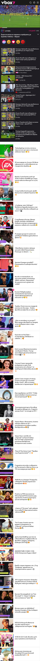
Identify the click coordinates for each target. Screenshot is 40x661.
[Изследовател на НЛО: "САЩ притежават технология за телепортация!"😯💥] (6, 396)
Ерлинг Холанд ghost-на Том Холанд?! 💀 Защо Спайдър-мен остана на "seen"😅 (25, 596)
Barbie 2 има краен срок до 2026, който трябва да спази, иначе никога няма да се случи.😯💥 (26, 179)
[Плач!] (18, 42)
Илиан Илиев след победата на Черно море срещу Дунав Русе (26, 58)
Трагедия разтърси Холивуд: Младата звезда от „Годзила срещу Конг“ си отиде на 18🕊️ (26, 409)
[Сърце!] (13, 42)
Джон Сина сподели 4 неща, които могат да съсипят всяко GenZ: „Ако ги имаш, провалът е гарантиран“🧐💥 (26, 381)
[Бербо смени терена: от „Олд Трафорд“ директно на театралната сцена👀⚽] (6, 568)
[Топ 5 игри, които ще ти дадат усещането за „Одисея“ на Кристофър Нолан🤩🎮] (6, 525)
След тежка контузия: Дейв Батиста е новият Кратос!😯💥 (26, 193)
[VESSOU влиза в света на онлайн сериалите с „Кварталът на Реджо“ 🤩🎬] (6, 625)
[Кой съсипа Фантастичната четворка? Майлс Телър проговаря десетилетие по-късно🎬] (6, 352)
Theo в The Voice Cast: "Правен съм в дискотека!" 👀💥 (26, 452)
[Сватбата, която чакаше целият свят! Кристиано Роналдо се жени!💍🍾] (6, 251)
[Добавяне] (36, 13)
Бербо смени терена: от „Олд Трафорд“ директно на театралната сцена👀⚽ (26, 567)
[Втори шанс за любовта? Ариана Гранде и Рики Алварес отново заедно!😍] (6, 611)
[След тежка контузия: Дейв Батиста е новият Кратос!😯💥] (6, 194)
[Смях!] (9, 42)
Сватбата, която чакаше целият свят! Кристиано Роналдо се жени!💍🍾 (25, 250)
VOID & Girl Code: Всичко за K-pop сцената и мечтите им (26, 638)
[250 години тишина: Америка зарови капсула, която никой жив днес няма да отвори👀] (6, 582)
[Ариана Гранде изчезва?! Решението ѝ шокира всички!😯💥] (6, 265)
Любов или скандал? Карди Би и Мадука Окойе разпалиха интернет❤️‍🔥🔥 (26, 481)
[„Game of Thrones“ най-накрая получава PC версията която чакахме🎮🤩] (6, 511)
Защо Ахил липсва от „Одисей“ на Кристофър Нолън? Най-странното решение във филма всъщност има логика (24, 439)
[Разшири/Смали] (32, 25)
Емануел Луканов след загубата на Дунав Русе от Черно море (27, 49)
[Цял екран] (36, 25)
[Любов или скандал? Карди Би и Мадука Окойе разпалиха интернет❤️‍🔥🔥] (6, 482)
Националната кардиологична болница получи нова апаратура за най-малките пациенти (27, 68)
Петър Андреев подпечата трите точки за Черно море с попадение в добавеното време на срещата (26, 133)
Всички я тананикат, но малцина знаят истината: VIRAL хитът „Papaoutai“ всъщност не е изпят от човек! (25, 280)
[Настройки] (36, 9)
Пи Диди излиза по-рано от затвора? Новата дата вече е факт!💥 (26, 235)
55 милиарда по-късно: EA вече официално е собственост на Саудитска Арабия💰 (26, 164)
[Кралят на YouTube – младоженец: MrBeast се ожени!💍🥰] (6, 338)
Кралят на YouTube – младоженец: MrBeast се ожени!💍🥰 (24, 336)
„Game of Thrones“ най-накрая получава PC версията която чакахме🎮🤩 (26, 510)
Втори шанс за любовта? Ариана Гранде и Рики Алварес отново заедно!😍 (26, 610)
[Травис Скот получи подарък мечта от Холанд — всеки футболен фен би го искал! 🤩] (6, 309)
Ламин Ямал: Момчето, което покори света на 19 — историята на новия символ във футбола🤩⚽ (26, 424)
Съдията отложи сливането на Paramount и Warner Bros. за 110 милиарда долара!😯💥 (26, 467)
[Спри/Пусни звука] (7, 25)
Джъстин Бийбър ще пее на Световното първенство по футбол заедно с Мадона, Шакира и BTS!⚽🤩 (26, 539)
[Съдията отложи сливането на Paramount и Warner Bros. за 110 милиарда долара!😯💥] (6, 468)
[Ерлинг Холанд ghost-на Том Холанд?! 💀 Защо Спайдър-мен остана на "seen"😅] (6, 597)
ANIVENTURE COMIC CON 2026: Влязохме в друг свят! (25, 552)
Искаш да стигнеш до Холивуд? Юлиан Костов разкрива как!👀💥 (24, 653)
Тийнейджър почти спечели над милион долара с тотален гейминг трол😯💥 (26, 150)
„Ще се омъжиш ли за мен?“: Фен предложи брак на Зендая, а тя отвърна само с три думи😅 (26, 323)
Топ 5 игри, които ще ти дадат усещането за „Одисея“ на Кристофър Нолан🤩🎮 (24, 525)
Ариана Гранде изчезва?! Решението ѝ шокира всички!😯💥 (26, 264)
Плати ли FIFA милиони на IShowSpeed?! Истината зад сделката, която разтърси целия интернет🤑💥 (25, 496)
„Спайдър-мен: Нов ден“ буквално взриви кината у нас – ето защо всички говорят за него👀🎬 (26, 208)
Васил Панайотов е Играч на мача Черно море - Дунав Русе (27, 123)
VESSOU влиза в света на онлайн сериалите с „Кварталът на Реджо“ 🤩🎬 (26, 624)
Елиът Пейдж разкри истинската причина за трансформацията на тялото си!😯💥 (24, 294)
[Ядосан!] (23, 42)
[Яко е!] (4, 42)
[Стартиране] (3, 25)
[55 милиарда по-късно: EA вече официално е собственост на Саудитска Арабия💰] (6, 165)
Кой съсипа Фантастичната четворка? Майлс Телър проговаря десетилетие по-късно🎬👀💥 (26, 351)
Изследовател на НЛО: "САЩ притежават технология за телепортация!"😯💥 (26, 395)
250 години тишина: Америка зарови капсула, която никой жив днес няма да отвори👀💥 (26, 581)
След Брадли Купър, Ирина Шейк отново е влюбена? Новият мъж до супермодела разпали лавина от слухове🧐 (26, 222)
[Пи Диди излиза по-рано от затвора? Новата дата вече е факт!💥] (6, 237)
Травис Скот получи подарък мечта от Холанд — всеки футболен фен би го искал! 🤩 (26, 308)
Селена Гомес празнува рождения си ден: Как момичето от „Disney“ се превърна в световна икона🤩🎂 (26, 367)
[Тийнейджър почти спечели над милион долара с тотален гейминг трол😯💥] (6, 151)
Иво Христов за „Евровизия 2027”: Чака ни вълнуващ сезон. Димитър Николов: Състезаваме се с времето (27, 87)
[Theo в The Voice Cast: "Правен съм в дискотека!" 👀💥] (6, 454)
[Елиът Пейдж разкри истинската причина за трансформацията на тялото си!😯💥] (6, 295)
